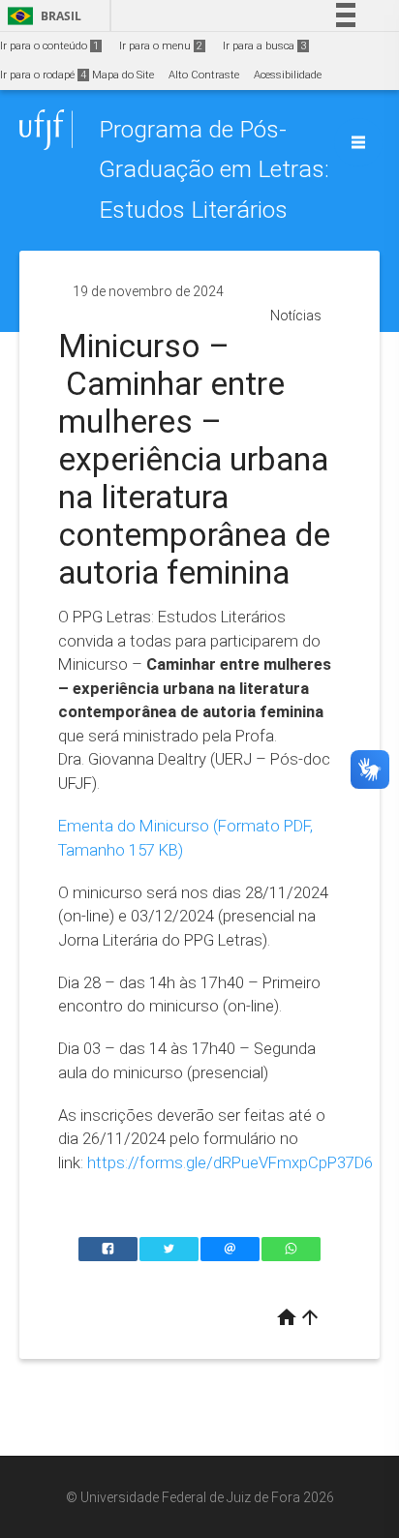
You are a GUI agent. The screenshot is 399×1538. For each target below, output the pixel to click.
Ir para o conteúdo (49, 46)
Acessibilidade (288, 75)
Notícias (296, 315)
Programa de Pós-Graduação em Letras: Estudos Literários (214, 169)
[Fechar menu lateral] (358, 142)
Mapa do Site (123, 75)
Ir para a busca (264, 46)
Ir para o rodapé (43, 75)
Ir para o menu (160, 46)
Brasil (41, 16)
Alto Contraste (204, 75)
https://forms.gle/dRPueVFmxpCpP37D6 (230, 1162)
